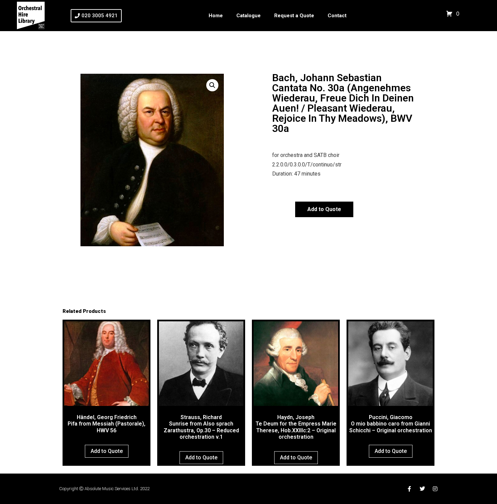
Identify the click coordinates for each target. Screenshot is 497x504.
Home (216, 16)
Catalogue (248, 16)
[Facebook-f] (409, 488)
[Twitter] (422, 488)
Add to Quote (324, 209)
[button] (212, 85)
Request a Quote (294, 16)
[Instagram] (435, 488)
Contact (337, 16)
